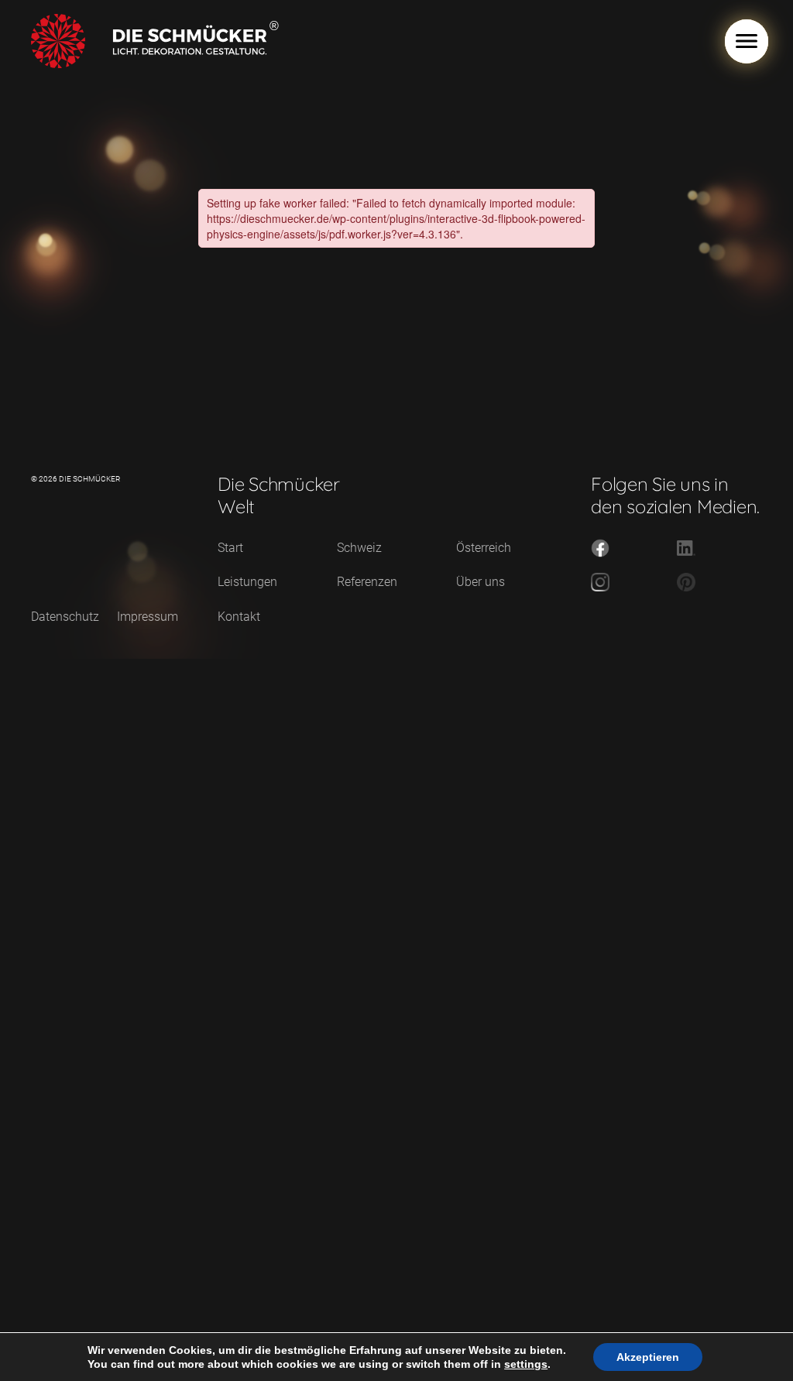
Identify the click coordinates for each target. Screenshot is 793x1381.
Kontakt (239, 616)
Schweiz (359, 547)
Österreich (483, 547)
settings (526, 1364)
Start (230, 547)
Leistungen (247, 581)
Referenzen (367, 581)
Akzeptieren (647, 1357)
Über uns (480, 581)
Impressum (147, 616)
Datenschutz (65, 616)
